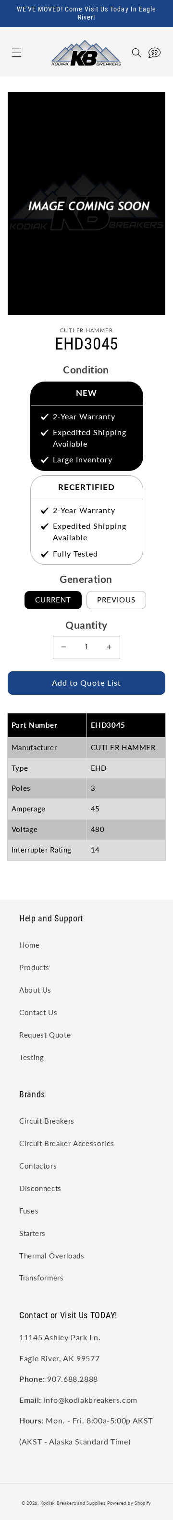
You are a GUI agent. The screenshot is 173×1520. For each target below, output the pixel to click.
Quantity (86, 625)
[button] (6, 53)
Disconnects (40, 1188)
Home (29, 944)
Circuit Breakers (46, 1120)
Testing (31, 1057)
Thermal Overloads (52, 1255)
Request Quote (45, 1034)
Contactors (38, 1165)
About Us (35, 989)
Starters (32, 1233)
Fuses (28, 1210)
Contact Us (38, 1012)
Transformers (41, 1277)
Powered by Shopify (129, 1503)
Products (34, 967)
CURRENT (53, 599)
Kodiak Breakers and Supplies (73, 1503)
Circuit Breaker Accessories (66, 1143)
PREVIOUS (116, 599)
